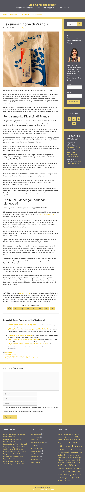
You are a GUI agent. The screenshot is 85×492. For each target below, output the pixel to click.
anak (60, 434)
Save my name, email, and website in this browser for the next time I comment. (31, 407)
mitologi (33, 445)
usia (72, 478)
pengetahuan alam (37, 448)
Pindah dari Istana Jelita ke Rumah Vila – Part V (18, 356)
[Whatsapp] (34, 308)
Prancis (14, 354)
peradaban (63, 462)
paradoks (63, 460)
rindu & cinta (70, 468)
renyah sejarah (35, 454)
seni (60, 475)
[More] (52, 308)
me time (71, 455)
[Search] (79, 24)
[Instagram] (74, 119)
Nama (69, 84)
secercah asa (35, 457)
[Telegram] (40, 308)
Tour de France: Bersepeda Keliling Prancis (22, 325)
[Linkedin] (22, 308)
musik (71, 457)
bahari (77, 434)
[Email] (46, 308)
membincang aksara (37, 442)
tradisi (63, 477)
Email (69, 92)
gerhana (63, 443)
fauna (61, 439)
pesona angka (35, 451)
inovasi (67, 449)
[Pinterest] (28, 308)
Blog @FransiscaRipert (42, 4)
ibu (65, 446)
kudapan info (8, 352)
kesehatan (8, 354)
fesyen (68, 439)
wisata (63, 480)
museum (63, 457)
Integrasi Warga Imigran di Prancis (20, 335)
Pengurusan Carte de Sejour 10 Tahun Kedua (23, 339)
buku (76, 437)
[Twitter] (74, 123)
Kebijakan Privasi (37, 14)
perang (71, 462)
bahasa (62, 437)
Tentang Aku (14, 14)
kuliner (62, 455)
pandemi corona (24, 293)
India (70, 446)
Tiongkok (78, 474)
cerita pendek (35, 437)
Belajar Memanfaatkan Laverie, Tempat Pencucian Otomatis (28, 344)
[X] (16, 308)
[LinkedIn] (78, 119)
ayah (71, 434)
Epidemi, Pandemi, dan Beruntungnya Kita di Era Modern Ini (28, 329)
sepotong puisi (35, 459)
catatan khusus (36, 434)
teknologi (69, 474)
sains (77, 471)
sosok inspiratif (36, 462)
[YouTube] (69, 119)
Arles (65, 434)
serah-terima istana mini (46, 214)
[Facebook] (9, 308)
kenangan (65, 452)
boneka (69, 437)
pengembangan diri (73, 460)
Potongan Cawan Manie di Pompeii (15, 444)
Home (5, 14)
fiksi (74, 439)
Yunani (69, 480)
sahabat (68, 471)
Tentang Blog (25, 14)
